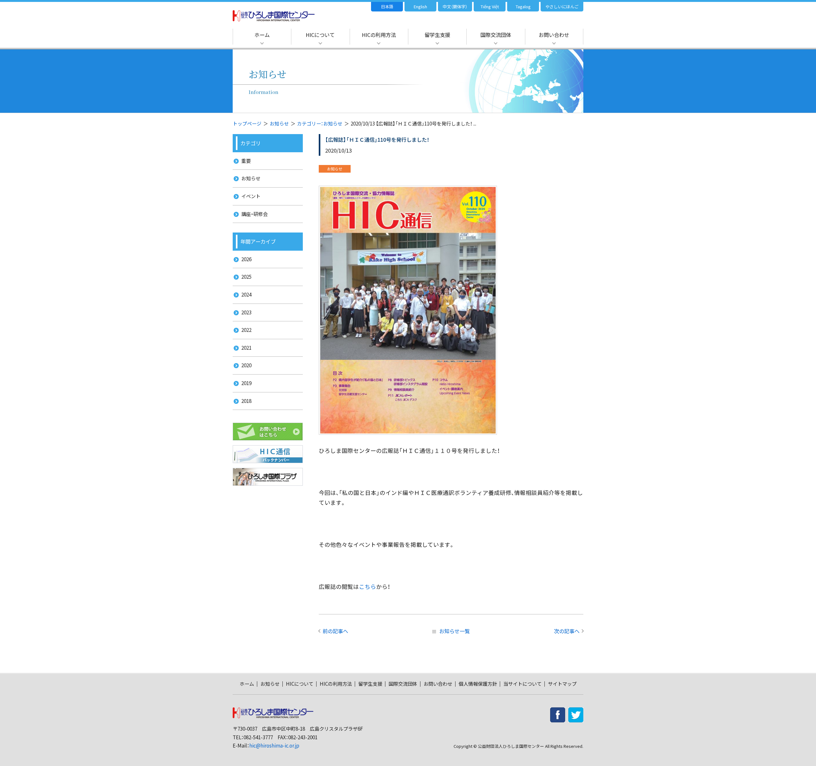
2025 (246, 276)
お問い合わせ (554, 35)
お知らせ (279, 123)
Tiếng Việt (490, 7)
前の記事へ (335, 631)
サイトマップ (562, 683)
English (420, 7)
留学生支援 (437, 35)
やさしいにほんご (562, 7)
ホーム (262, 35)
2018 (246, 400)
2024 (246, 294)
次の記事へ (566, 631)
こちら (367, 587)
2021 (246, 347)
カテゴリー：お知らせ (319, 123)
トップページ (247, 123)
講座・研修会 (254, 214)
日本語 (387, 7)
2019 (246, 383)
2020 (246, 365)
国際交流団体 (495, 35)
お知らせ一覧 (454, 631)
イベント (250, 196)
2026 (246, 259)
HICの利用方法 (379, 35)
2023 (246, 312)
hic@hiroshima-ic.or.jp (274, 745)
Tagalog (523, 7)
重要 (246, 160)
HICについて (320, 35)
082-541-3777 (258, 737)
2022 (246, 329)
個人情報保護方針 (478, 683)
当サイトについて (522, 683)
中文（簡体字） (455, 7)
